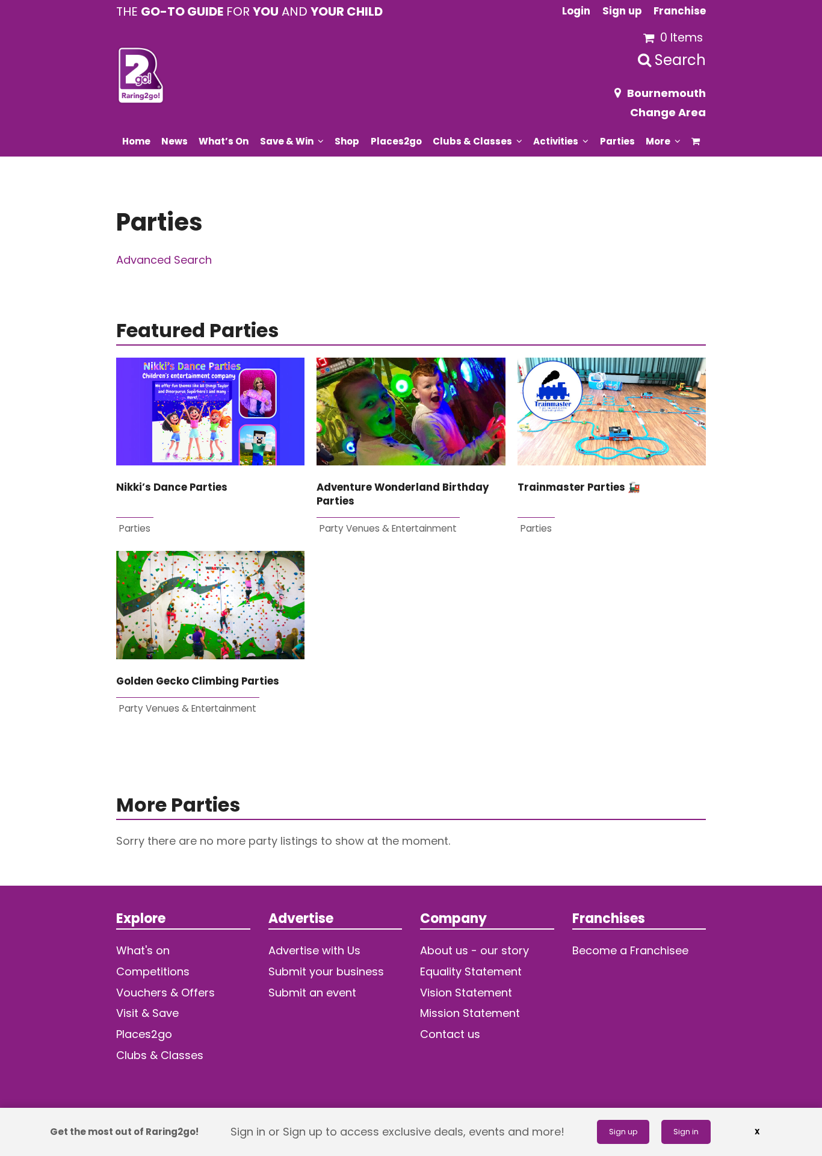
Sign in (686, 1131)
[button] (696, 141)
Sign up (623, 1131)
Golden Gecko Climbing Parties (197, 681)
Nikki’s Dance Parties (171, 487)
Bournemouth (666, 93)
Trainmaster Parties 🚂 (579, 487)
